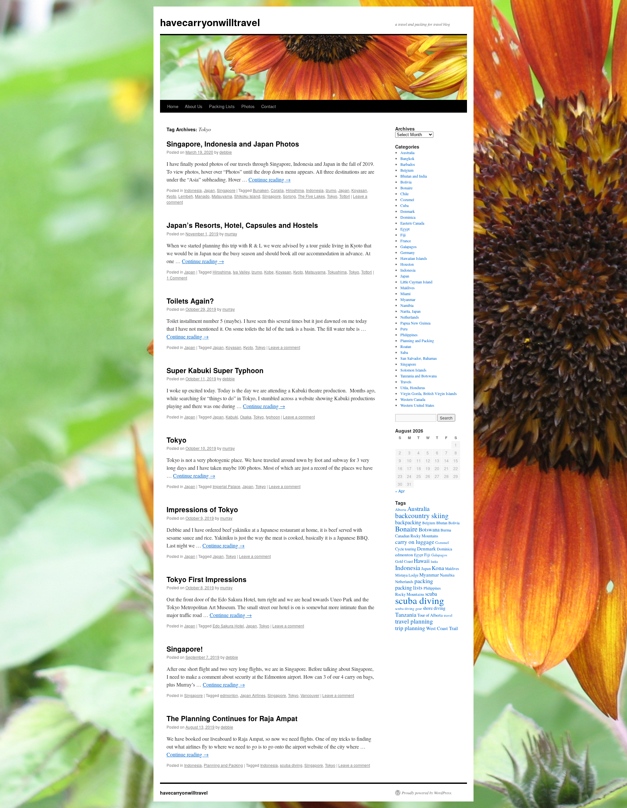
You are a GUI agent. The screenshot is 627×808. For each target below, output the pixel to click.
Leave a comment (284, 347)
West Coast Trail (442, 628)
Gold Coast (404, 561)
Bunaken (261, 190)
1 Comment (177, 277)
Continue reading (270, 179)
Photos (248, 106)
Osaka (245, 417)
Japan (209, 190)
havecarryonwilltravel (210, 22)
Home (172, 106)
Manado (202, 196)
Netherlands (409, 317)
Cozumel (407, 199)
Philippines (409, 334)
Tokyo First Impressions (207, 579)
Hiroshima (295, 190)
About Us (193, 106)
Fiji (403, 234)
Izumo (331, 190)
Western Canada (412, 399)
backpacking (408, 522)
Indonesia (193, 190)
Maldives (407, 287)
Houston (407, 264)
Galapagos (408, 246)
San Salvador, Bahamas (418, 358)
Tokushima (337, 272)
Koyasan (359, 190)
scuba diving (291, 765)
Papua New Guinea (415, 322)
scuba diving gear (408, 608)
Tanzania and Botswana (418, 375)
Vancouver (309, 695)
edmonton (229, 695)
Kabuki (232, 417)
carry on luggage (414, 542)
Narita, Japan (410, 311)
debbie (225, 152)
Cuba (404, 205)
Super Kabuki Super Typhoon (215, 370)
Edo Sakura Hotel (228, 625)
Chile (404, 193)
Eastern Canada (412, 223)
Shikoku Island (247, 196)
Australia (407, 152)
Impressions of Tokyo (202, 509)
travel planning (414, 621)
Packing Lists (222, 106)
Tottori (344, 196)
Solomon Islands (413, 369)
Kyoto (171, 196)
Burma (446, 529)
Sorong (289, 196)
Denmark (407, 211)
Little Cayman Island (416, 281)
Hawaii (422, 560)
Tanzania (405, 614)
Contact (268, 106)
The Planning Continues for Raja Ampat (232, 718)
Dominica (407, 217)
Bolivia (405, 181)
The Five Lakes (311, 196)
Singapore (226, 190)
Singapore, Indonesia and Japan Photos (233, 144)
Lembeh (185, 196)
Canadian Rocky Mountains (416, 535)
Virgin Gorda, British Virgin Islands (428, 393)
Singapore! (185, 649)
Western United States (417, 405)
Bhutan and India (413, 176)
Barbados (407, 164)
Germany (407, 252)
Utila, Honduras (412, 387)
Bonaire (406, 187)
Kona (438, 568)
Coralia (277, 190)
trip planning (410, 628)
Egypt (405, 228)
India (434, 561)
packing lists (409, 587)
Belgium (406, 170)
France (405, 240)
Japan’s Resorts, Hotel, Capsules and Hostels (242, 225)
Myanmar (407, 299)
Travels (405, 381)
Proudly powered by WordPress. (427, 792)
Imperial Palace (226, 486)
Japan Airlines (252, 695)
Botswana (429, 529)
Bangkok (407, 158)
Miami (405, 293)
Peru (404, 328)
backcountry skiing (422, 515)
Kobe (269, 272)
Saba (404, 352)
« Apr (400, 491)
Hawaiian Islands (413, 258)
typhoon (273, 417)
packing (423, 581)
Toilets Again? (190, 301)
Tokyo (332, 196)
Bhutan (441, 522)
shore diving (434, 608)
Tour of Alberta (430, 615)
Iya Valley (241, 272)
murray (231, 233)
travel (448, 615)
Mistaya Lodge (406, 575)
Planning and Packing (223, 765)
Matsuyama (222, 196)
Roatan (405, 346)
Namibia (406, 305)
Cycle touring (405, 548)
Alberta (400, 509)
